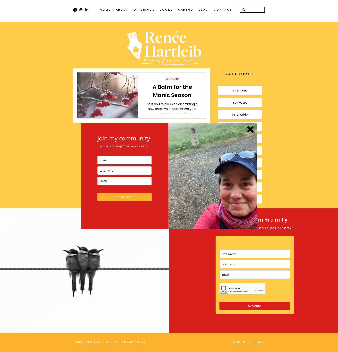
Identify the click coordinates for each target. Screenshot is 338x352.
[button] (250, 129)
